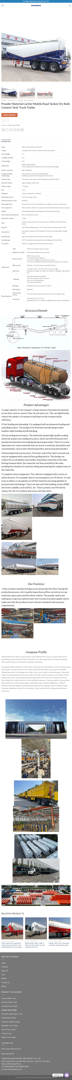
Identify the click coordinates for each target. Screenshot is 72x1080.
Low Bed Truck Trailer (9, 1006)
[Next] (67, 47)
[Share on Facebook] (7, 130)
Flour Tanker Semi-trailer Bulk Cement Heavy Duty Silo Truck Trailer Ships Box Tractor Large (11, 945)
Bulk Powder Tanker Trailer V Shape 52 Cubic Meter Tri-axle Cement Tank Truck (35, 945)
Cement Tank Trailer (25, 100)
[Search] (70, 5)
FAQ (3, 975)
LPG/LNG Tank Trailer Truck (11, 1014)
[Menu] (2, 5)
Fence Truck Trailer (8, 1029)
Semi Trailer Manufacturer (11, 1049)
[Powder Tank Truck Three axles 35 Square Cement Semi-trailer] (60, 928)
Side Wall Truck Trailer (9, 1026)
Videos (3, 986)
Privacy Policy (52, 1077)
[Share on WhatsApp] (3, 130)
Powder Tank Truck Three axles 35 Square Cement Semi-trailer (59, 944)
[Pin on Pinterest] (18, 130)
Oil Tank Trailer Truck (9, 1002)
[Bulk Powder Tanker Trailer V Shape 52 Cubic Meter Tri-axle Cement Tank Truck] (36, 928)
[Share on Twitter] (11, 130)
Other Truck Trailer (8, 1037)
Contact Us (5, 982)
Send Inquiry (9, 115)
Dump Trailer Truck (8, 998)
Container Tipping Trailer (10, 1022)
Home (3, 100)
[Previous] (5, 47)
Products (11, 100)
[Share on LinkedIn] (22, 130)
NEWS (3, 978)
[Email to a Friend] (14, 130)
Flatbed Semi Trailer (8, 1018)
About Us (4, 971)
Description (6, 141)
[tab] (6, 142)
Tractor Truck (6, 1033)
